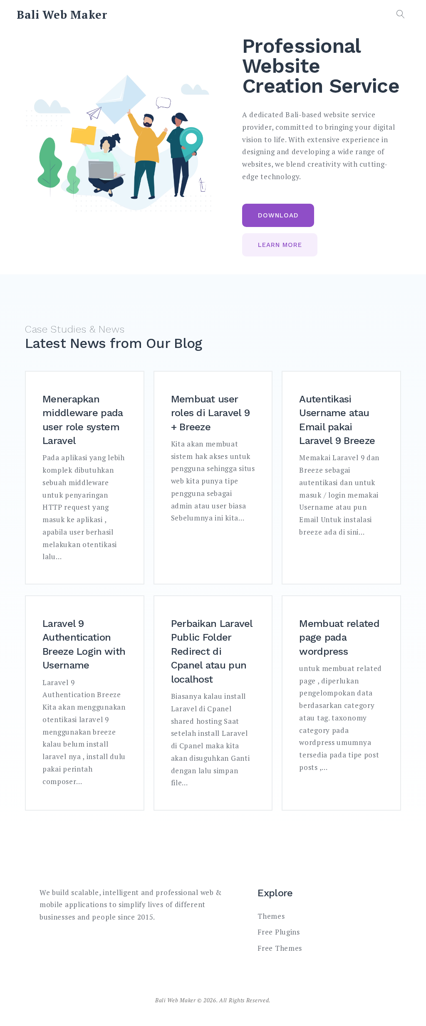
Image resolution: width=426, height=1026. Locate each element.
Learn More (280, 245)
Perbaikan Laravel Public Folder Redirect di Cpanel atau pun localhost (212, 651)
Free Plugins (279, 932)
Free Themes (280, 948)
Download (278, 215)
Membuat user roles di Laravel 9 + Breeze (210, 413)
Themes (271, 916)
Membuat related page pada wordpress (339, 637)
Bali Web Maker (62, 14)
